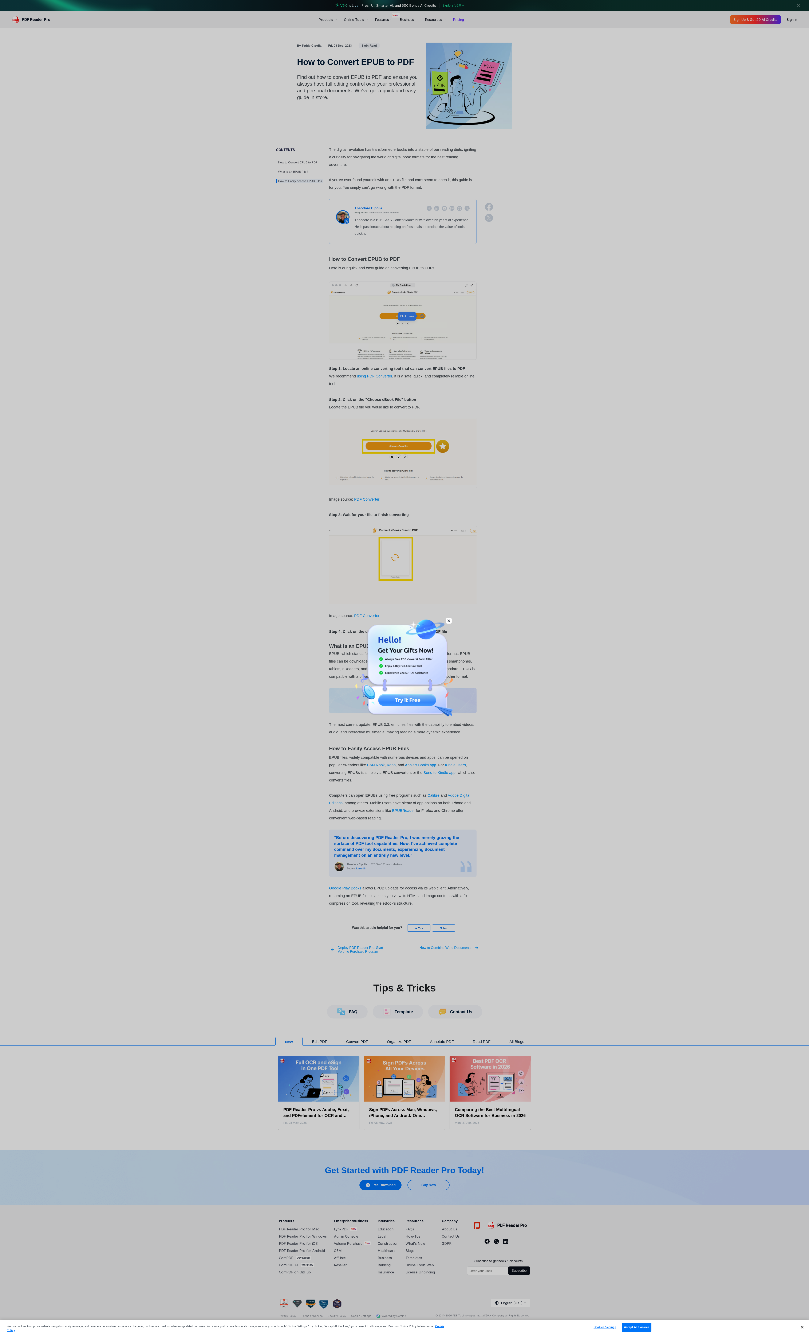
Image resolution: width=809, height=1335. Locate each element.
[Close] (802, 1327)
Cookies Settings (605, 1327)
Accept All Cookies (636, 1327)
